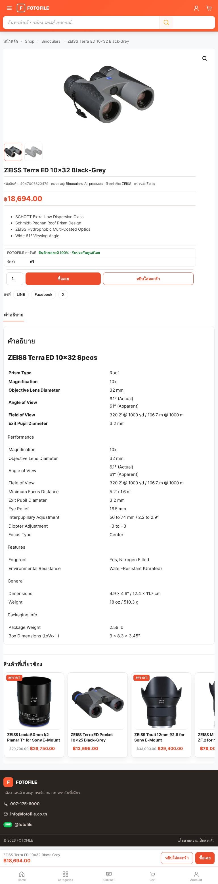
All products (93, 183)
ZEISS (126, 183)
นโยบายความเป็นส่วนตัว (196, 840)
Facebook (43, 294)
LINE (21, 294)
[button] (205, 58)
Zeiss (150, 183)
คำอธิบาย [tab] (13, 314)
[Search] (166, 22)
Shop (29, 41)
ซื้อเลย (63, 278)
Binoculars (50, 41)
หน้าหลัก (10, 41)
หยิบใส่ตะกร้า (148, 278)
